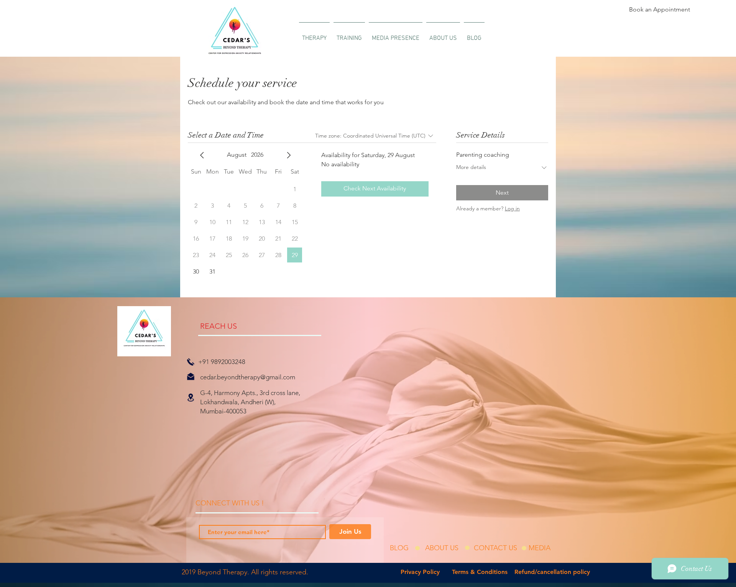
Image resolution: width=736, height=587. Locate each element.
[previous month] (202, 155)
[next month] (288, 155)
